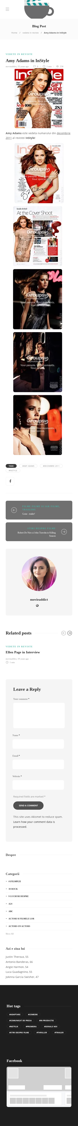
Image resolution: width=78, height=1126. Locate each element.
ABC (11, 911)
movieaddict (11, 66)
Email (16, 756)
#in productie (46, 1020)
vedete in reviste (31, 32)
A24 (10, 904)
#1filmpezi (15, 881)
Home (14, 32)
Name (16, 735)
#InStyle (13, 470)
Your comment (21, 699)
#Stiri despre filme (19, 1032)
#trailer (59, 1032)
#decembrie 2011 (51, 466)
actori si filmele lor (21, 919)
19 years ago (23, 659)
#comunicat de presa (20, 1020)
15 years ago (23, 66)
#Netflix (13, 1026)
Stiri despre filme (41, 528)
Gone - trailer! (28, 514)
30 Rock (13, 889)
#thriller (42, 1032)
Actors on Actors (19, 926)
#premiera (31, 1026)
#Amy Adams (28, 466)
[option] (39, 652)
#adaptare (14, 1014)
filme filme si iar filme (40, 506)
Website (17, 776)
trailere (29, 509)
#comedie (33, 1014)
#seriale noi (50, 1026)
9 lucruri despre (19, 896)
